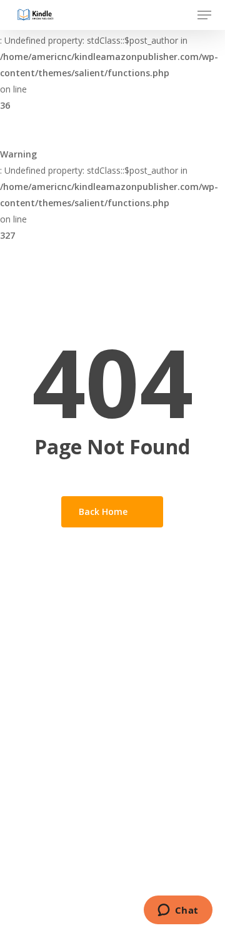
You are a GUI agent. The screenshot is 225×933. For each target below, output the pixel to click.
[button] (204, 15)
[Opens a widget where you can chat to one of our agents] (177, 911)
